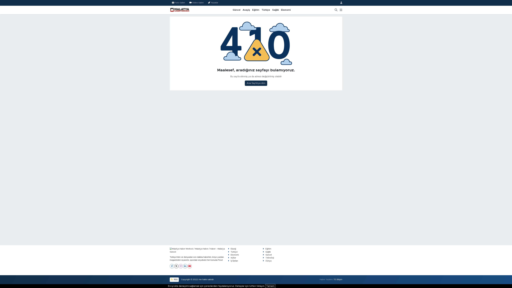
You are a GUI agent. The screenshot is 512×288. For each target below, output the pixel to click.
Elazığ (233, 249)
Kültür (233, 258)
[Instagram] (181, 266)
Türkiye (266, 10)
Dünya (268, 261)
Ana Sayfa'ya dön (256, 83)
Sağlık (275, 10)
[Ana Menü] (341, 10)
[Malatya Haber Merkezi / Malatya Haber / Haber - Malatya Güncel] (180, 10)
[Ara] (336, 10)
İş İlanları (234, 261)
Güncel (236, 10)
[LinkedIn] (185, 266)
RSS (175, 280)
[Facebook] (172, 266)
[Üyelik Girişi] (340, 3)
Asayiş (246, 10)
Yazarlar (214, 3)
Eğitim (255, 10)
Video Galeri (198, 3)
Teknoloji (269, 258)
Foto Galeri (180, 3)
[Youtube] (189, 266)
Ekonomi (286, 10)
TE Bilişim (337, 280)
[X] (176, 266)
